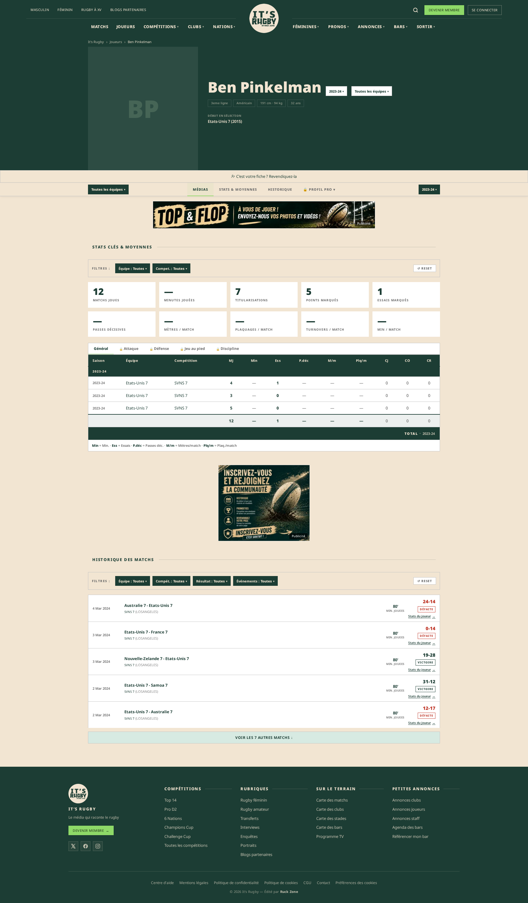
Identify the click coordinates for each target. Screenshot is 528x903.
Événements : (255, 581)
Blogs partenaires (128, 9)
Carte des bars (329, 827)
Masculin (40, 9)
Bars (401, 26)
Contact (323, 882)
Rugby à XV (91, 9)
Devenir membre (444, 10)
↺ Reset (424, 268)
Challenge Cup (177, 836)
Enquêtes (249, 836)
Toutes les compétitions (185, 845)
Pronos (338, 26)
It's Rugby (96, 41)
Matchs (99, 26)
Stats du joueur (421, 616)
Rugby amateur (254, 809)
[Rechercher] (415, 10)
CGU (307, 882)
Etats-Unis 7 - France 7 (145, 632)
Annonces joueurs (408, 809)
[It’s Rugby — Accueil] (78, 793)
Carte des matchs (332, 800)
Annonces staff (406, 818)
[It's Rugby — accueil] (264, 18)
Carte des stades (331, 818)
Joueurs (125, 26)
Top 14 (170, 800)
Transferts (249, 818)
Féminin (65, 9)
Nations (224, 26)
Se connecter (485, 10)
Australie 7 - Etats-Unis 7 (148, 605)
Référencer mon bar (410, 836)
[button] (264, 608)
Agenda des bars (407, 827)
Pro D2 (170, 809)
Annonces (371, 26)
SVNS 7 (129, 612)
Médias (200, 189)
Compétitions (161, 26)
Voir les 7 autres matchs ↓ (264, 737)
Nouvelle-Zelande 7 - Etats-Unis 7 (156, 658)
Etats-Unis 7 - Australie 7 (148, 711)
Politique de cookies (281, 882)
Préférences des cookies (356, 882)
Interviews (249, 827)
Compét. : (171, 581)
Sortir (426, 26)
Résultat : (211, 581)
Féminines (306, 26)
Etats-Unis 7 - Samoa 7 (145, 685)
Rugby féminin (253, 800)
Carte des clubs (330, 809)
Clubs (196, 26)
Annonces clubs (406, 800)
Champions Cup (178, 827)
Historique (280, 189)
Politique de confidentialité (236, 882)
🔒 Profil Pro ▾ (319, 189)
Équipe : (133, 268)
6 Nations (173, 818)
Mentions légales (193, 882)
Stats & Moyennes (238, 189)
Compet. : (171, 268)
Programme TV (330, 836)
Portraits (248, 845)
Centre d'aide (162, 882)
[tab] (101, 348)
